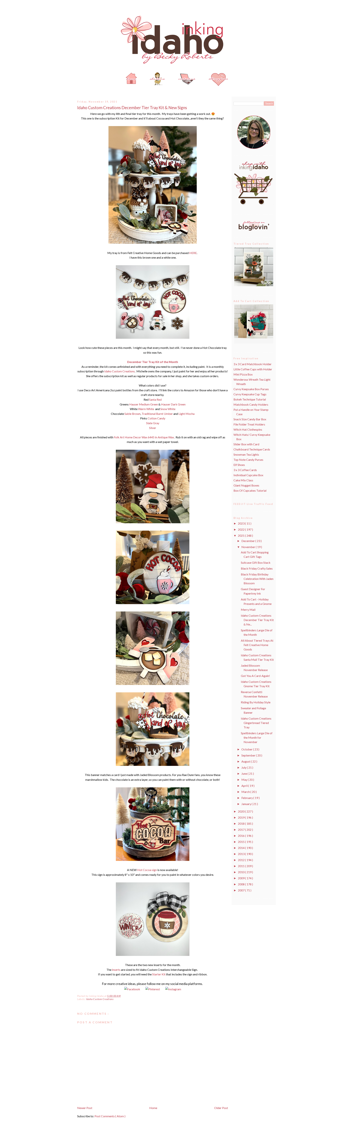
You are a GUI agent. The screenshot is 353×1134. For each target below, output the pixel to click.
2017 (241, 829)
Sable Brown (132, 413)
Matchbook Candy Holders (250, 404)
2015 (241, 841)
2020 (241, 811)
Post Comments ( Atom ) (110, 1116)
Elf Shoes (239, 464)
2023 (241, 523)
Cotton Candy (156, 418)
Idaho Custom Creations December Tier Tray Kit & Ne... (257, 620)
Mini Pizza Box (243, 374)
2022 (241, 529)
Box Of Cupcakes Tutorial (249, 490)
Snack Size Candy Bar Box (249, 419)
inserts (116, 969)
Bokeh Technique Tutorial (249, 399)
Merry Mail (248, 609)
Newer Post (84, 1108)
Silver (152, 428)
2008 (241, 884)
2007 (241, 890)
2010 (241, 872)
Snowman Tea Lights (246, 454)
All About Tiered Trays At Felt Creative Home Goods (257, 645)
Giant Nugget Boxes (246, 485)
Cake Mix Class (243, 480)
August (246, 761)
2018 (241, 823)
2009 (241, 878)
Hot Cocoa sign (147, 870)
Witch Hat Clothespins (247, 429)
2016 (241, 835)
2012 (241, 860)
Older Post (221, 1108)
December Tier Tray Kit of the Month (152, 362)
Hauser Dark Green (173, 404)
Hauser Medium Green (143, 404)
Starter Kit (158, 974)
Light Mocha (187, 413)
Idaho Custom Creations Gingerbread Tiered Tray (256, 723)
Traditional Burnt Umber (157, 413)
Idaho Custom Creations (119, 371)
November (248, 547)
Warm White (146, 409)
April (244, 785)
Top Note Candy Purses (248, 459)
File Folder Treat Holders (249, 424)
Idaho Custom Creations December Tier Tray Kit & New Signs (132, 107)
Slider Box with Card (246, 444)
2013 (241, 854)
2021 (241, 535)
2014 (241, 847)
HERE (193, 253)
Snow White (167, 409)
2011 (241, 866)
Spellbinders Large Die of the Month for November (256, 737)
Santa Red (155, 399)
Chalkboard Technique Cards (251, 449)
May (244, 779)
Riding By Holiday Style (255, 702)
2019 (241, 817)
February (247, 797)
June (244, 773)
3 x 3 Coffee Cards (245, 470)
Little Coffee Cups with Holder (252, 369)
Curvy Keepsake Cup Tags (249, 394)
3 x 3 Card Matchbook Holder (252, 364)
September (248, 755)
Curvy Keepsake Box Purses (251, 389)
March (245, 791)
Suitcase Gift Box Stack (255, 562)
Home (153, 1108)
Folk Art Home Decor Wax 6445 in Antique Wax (144, 437)
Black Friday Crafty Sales (257, 568)
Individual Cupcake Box (248, 475)
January (246, 804)
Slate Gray (152, 423)
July (244, 767)
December (248, 541)
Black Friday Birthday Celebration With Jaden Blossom (257, 579)
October (247, 749)
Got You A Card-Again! (255, 675)
